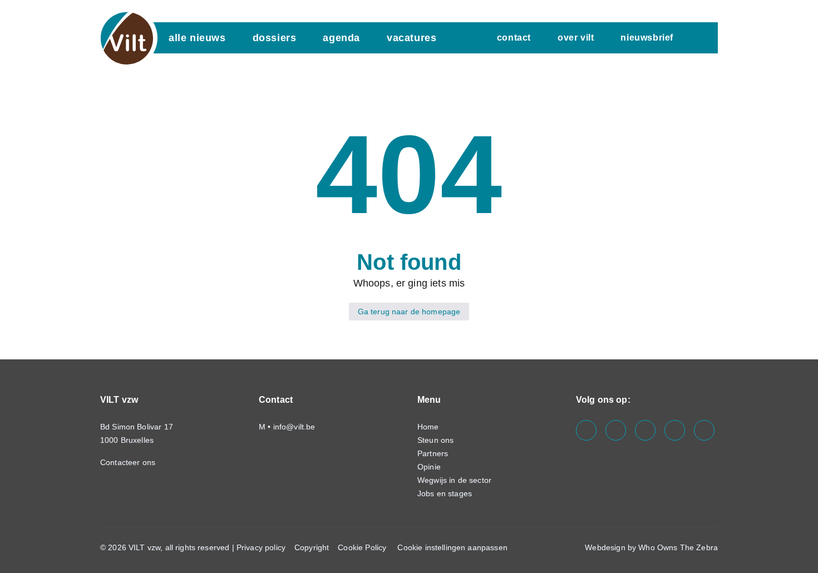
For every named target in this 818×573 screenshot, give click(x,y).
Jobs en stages (444, 493)
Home (428, 426)
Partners (432, 453)
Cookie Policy (362, 547)
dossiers (275, 37)
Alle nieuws (197, 37)
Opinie (429, 466)
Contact (514, 37)
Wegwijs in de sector (454, 480)
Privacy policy (260, 547)
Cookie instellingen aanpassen (452, 547)
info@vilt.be (294, 426)
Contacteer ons (128, 462)
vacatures (411, 37)
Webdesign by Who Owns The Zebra (651, 547)
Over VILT (576, 37)
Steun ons (435, 440)
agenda (341, 37)
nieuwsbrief (646, 37)
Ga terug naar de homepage (409, 311)
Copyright (311, 547)
